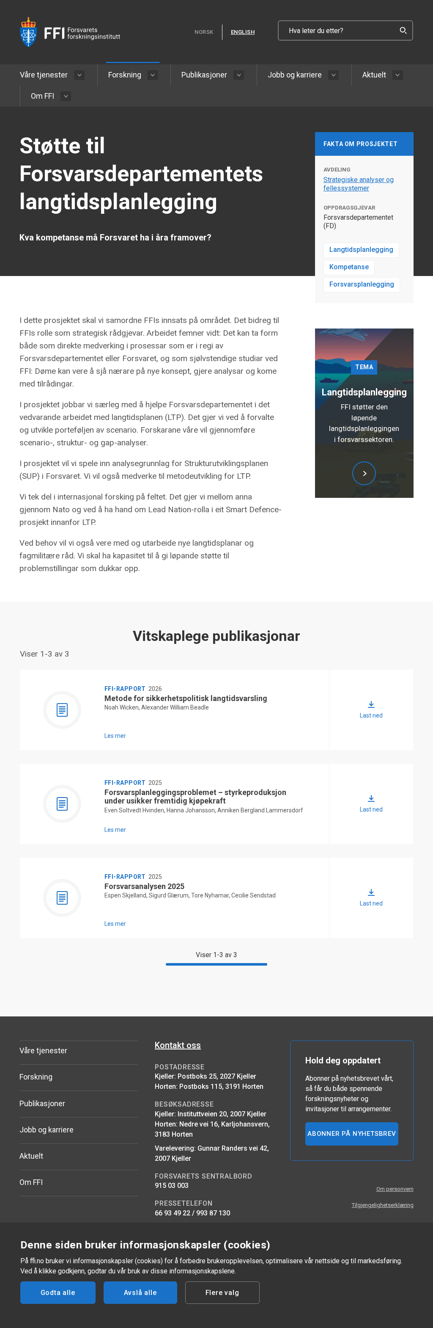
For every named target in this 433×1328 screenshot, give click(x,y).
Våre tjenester (44, 74)
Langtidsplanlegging (361, 250)
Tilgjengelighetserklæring (382, 1205)
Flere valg (222, 1293)
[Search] (403, 30)
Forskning (124, 74)
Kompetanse (349, 267)
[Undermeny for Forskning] (152, 75)
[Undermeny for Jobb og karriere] (333, 75)
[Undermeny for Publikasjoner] (238, 75)
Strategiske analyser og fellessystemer (358, 184)
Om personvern (394, 1189)
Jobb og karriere (295, 74)
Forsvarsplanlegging (361, 284)
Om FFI (42, 95)
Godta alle (58, 1293)
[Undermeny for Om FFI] (65, 96)
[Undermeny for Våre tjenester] (79, 75)
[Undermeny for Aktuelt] (397, 75)
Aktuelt (374, 74)
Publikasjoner (204, 74)
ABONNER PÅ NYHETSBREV (351, 1133)
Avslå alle (140, 1293)
